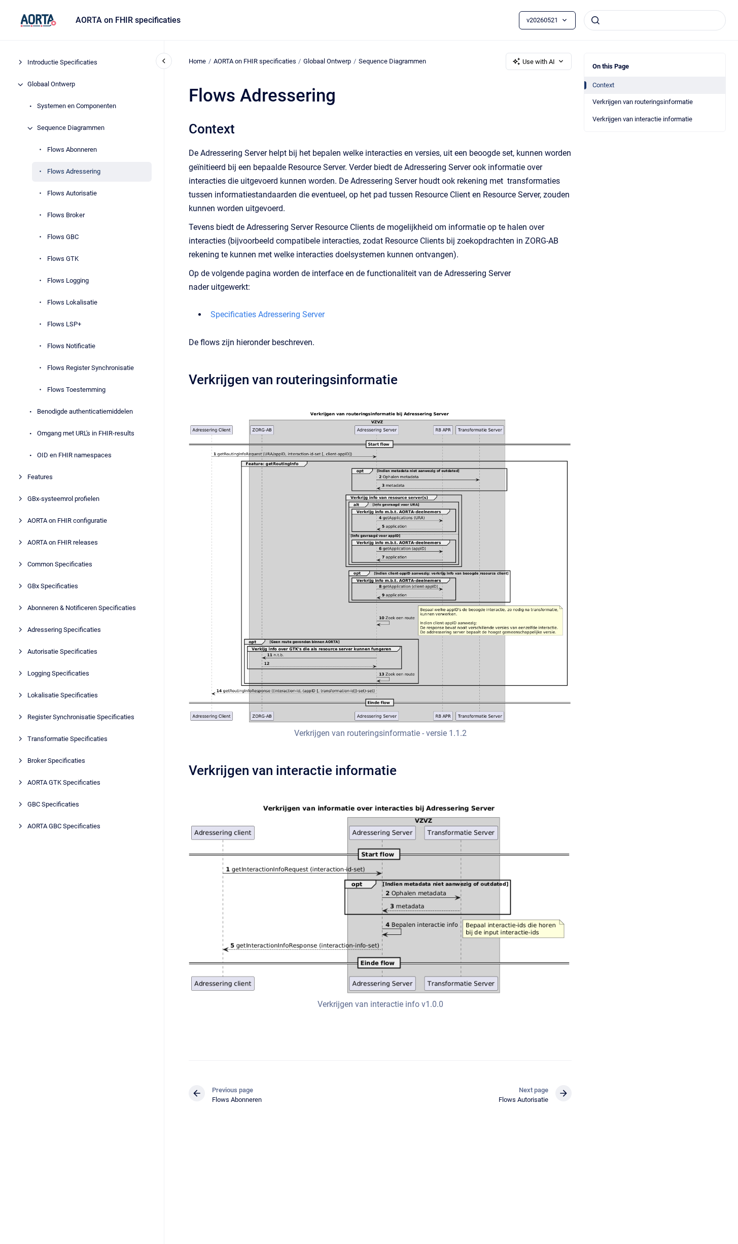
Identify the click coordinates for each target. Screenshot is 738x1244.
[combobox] (654, 20)
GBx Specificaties (52, 586)
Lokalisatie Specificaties (62, 695)
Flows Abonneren (72, 150)
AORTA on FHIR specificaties (128, 20)
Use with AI (538, 61)
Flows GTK (63, 259)
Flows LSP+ (64, 324)
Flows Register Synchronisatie (90, 368)
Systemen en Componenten (76, 106)
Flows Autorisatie (72, 193)
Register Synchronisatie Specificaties (80, 717)
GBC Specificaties (53, 805)
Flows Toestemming (76, 390)
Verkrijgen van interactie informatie (642, 119)
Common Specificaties (59, 564)
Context (603, 85)
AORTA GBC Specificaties (63, 826)
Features (40, 477)
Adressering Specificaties (64, 630)
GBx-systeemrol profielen (63, 499)
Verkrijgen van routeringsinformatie (642, 102)
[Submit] (595, 20)
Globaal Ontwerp (51, 84)
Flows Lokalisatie (72, 303)
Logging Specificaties (58, 674)
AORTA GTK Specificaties (63, 783)
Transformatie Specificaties (67, 739)
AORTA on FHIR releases (62, 543)
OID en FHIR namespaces (74, 455)
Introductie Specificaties (62, 62)
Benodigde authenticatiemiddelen (85, 412)
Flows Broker (66, 215)
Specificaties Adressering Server (267, 314)
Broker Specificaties (56, 761)
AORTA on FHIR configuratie (67, 521)
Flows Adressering (73, 172)
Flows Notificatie (71, 346)
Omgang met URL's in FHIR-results (85, 434)
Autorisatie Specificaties (62, 652)
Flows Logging (68, 281)
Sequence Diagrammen (70, 128)
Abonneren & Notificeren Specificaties (81, 608)
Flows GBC (63, 237)
